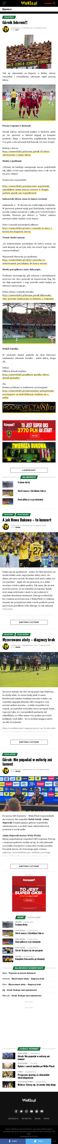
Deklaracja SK (13, 1118)
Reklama (37, 1118)
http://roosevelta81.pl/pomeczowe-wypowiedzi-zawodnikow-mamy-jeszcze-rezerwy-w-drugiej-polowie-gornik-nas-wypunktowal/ (26, 189)
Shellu (17, 527)
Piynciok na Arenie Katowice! (22, 973)
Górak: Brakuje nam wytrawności (22, 990)
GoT (17, 30)
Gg (3, 990)
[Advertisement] (29, 1026)
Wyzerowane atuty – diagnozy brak (28, 979)
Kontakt (47, 1118)
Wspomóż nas (26, 1118)
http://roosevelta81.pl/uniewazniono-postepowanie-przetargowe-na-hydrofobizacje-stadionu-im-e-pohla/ (28, 394)
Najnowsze (7, 9)
